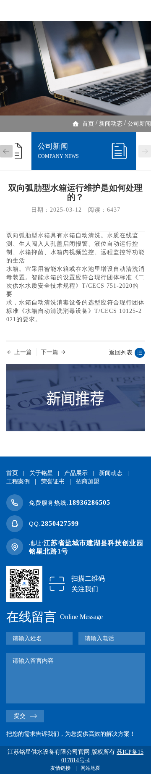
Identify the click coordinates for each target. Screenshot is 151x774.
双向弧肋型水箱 (28, 235)
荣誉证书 (53, 481)
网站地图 (91, 768)
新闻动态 (110, 124)
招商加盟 (87, 481)
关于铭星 (41, 473)
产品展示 (76, 473)
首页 (88, 124)
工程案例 (18, 481)
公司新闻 (139, 124)
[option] (75, 68)
